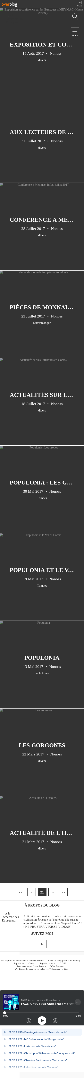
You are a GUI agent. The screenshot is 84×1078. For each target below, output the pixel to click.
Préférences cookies (58, 969)
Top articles (19, 963)
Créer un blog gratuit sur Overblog (64, 960)
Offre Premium (57, 966)
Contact (32, 963)
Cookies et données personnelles (30, 969)
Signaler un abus (48, 963)
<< (21, 892)
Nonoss (19, 960)
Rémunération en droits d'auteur (31, 966)
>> (63, 892)
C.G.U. (63, 963)
